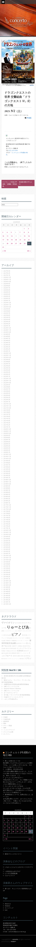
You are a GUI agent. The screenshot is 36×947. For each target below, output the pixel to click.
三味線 (8, 651)
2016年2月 (6, 551)
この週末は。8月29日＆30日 (14, 769)
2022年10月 (7, 383)
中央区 (29, 118)
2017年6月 (6, 518)
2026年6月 (6, 290)
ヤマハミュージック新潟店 (16, 658)
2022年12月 (7, 378)
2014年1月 (6, 602)
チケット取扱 (7, 725)
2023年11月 (7, 355)
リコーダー (21, 638)
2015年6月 (6, 568)
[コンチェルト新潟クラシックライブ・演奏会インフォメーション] (18, 22)
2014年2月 (6, 600)
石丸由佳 (9, 638)
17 (3, 240)
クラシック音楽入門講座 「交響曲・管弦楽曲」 (9, 184)
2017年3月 (6, 524)
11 (7, 236)
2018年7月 (6, 490)
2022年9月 (6, 385)
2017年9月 (6, 511)
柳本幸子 (26, 651)
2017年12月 (7, 505)
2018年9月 (6, 486)
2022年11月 (7, 381)
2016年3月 (6, 549)
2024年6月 (6, 340)
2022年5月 (6, 393)
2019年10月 (7, 458)
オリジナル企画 (8, 732)
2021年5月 (6, 418)
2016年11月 (7, 532)
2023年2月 (6, 374)
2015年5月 (6, 570)
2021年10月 (7, 408)
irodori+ (13, 941)
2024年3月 (6, 347)
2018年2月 (6, 501)
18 (7, 240)
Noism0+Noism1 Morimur (12, 688)
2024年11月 (7, 330)
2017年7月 (6, 515)
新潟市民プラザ (20, 643)
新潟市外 (6, 721)
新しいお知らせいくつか (12, 761)
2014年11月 (7, 583)
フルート (8, 655)
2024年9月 (6, 334)
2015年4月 (6, 572)
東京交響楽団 (12, 653)
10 (3, 236)
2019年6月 (6, 467)
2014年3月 (6, 598)
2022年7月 (6, 389)
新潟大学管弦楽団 (11, 648)
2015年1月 (6, 579)
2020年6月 (6, 442)
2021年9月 (6, 410)
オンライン (6, 734)
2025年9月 (6, 309)
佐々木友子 (18, 631)
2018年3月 (6, 499)
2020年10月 (7, 433)
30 (29, 243)
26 (11, 243)
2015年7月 (6, 566)
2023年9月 (6, 359)
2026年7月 (6, 288)
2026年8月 (6, 286)
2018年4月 (6, 496)
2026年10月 (7, 281)
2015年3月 (6, 574)
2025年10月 (7, 307)
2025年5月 (6, 317)
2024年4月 (6, 345)
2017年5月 (6, 520)
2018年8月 (6, 488)
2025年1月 (6, 326)
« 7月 (4, 251)
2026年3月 (6, 296)
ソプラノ (27, 658)
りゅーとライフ (10, 875)
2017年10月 (7, 509)
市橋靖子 (8, 640)
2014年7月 (6, 589)
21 (20, 240)
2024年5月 (6, 343)
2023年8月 (6, 362)
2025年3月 (6, 321)
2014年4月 (6, 596)
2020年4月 (6, 446)
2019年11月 (7, 456)
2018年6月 (6, 492)
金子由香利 (18, 623)
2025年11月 (7, 305)
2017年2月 (6, 526)
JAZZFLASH (13, 651)
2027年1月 (6, 275)
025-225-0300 (13, 150)
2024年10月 (7, 332)
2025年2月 (6, 324)
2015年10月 (7, 560)
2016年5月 (6, 545)
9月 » (29, 251)
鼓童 (22, 656)
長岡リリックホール (22, 653)
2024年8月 (6, 336)
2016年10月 (7, 534)
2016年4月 (6, 547)
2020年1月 (6, 452)
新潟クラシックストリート (13, 854)
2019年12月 (7, 454)
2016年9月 (6, 536)
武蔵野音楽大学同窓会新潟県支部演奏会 (16, 684)
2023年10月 (7, 357)
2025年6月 (6, 315)
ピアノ (16, 634)
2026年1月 (6, 300)
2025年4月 (6, 319)
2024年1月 (6, 351)
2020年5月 (6, 444)
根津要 (9, 646)
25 (7, 243)
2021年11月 (7, 406)
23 (29, 240)
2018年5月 (6, 494)
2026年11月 (7, 279)
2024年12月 (7, 328)
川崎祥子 (14, 646)
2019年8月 (6, 463)
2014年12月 (7, 581)
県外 (4, 723)
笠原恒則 (20, 651)
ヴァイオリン (8, 622)
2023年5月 (6, 368)
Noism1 (5, 658)
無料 (4, 728)
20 (16, 240)
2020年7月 (6, 440)
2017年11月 (7, 507)
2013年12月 (7, 604)
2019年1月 (6, 477)
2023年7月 (6, 364)
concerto (15, 939)
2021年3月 (6, 423)
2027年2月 (6, 273)
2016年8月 (6, 539)
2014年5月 (6, 593)
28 (20, 243)
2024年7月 (6, 338)
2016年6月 (6, 543)
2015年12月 (7, 555)
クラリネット (21, 640)
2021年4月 (6, 421)
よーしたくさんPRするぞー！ (14, 778)
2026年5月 (6, 292)
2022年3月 (6, 397)
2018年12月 (7, 480)
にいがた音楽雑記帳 (11, 873)
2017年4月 (6, 522)
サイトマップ (9, 908)
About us (8, 904)
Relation (7, 906)
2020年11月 (7, 431)
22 (24, 240)
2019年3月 (6, 473)
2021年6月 (6, 416)
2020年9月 (6, 435)
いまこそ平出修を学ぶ (11, 699)
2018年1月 (6, 503)
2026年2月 (6, 298)
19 (11, 240)
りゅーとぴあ (18, 626)
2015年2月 (6, 577)
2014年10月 (7, 585)
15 (24, 236)
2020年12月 (7, 429)
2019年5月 (6, 469)
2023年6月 (6, 366)
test (6, 910)
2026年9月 (6, 284)
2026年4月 (6, 294)
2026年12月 (7, 277)
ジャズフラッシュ (9, 631)
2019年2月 (6, 475)
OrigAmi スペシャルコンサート (13, 697)
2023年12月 (7, 353)
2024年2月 (6, 349)
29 (24, 243)
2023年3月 (6, 372)
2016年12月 (7, 530)
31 (3, 247)
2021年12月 (7, 404)
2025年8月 (6, 311)
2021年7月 (6, 414)
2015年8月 (6, 564)
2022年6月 (6, 391)
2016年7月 (6, 541)
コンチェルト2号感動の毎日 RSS (17, 754)
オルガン (15, 638)
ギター (27, 640)
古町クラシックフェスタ (11, 686)
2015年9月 (6, 562)
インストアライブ (23, 648)
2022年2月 (6, 399)
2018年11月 (7, 482)
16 (29, 236)
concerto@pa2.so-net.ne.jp (17, 932)
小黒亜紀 (19, 646)
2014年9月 (6, 587)
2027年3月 (6, 271)
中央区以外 (6, 719)
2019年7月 (6, 465)
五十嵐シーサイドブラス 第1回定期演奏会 (17, 695)
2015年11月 (7, 558)
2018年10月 (7, 484)
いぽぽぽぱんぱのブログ (12, 871)
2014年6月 (6, 591)
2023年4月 (6, 370)
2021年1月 (6, 427)
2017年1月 (6, 528)
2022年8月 (6, 387)
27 (16, 243)
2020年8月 (6, 437)
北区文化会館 (7, 635)
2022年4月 (6, 395)
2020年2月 (6, 450)
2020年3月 (6, 448)
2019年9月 (6, 461)
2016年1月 (6, 553)
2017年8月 (6, 513)
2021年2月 (6, 425)
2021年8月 (6, 412)
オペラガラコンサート (11, 693)
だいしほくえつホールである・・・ (16, 786)
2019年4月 (6, 471)
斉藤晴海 (14, 640)
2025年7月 (6, 313)
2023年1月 (6, 376)
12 (11, 236)
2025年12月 (7, 303)
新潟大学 (24, 623)
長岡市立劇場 (16, 656)
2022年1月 (6, 402)
